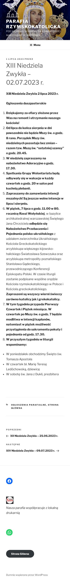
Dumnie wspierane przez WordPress (27, 574)
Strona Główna (20, 553)
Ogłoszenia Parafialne (28, 405)
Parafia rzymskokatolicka (33, 24)
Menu (37, 44)
